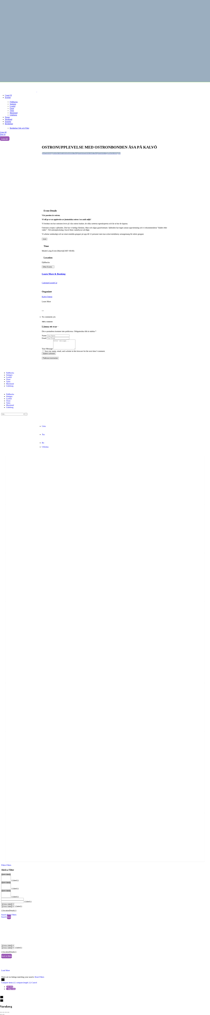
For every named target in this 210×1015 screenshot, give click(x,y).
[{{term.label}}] (6, 875)
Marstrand (14, 113)
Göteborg (13, 115)
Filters (3, 865)
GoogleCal (53, 283)
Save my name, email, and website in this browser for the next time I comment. (75, 351)
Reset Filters (11, 915)
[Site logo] (18, 91)
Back (9, 917)
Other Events (47, 267)
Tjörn (12, 111)
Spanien (8, 122)
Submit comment (49, 354)
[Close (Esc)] (1, 1012)
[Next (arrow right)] (3, 1014)
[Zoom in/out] (8, 1012)
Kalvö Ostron (47, 297)
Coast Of (8, 95)
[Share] (3, 1012)
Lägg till (3, 132)
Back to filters (6, 956)
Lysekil (12, 106)
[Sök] (25, 414)
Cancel (34, 983)
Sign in (2, 134)
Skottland (8, 119)
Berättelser (9, 124)
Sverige (8, 97)
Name (44, 336)
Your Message (47, 349)
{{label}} (15, 880)
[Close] (43, 310)
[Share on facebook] (42, 306)
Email (44, 338)
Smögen (13, 104)
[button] (105, 390)
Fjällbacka (14, 102)
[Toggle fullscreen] (6, 1012)
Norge (7, 117)
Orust (12, 108)
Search (3, 915)
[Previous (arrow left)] (1, 1014)
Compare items (16, 983)
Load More (5, 970)
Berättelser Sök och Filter (19, 128)
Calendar (45, 283)
